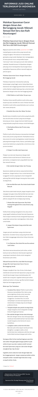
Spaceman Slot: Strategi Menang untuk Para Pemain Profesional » (19, 381)
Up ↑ (19, 393)
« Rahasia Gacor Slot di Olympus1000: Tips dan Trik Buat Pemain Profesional (17, 374)
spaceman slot (25, 49)
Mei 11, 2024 (6, 37)
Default (12, 366)
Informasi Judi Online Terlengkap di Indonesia (19, 5)
